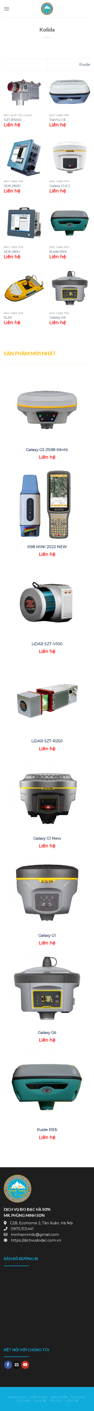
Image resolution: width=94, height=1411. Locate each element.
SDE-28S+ (12, 252)
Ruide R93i (58, 252)
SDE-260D (12, 186)
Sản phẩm (59, 1397)
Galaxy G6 (57, 317)
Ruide (84, 64)
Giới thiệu (39, 1397)
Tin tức (56, 1400)
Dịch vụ (78, 1397)
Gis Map (23, 1400)
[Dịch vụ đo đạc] (47, 9)
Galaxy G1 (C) (59, 186)
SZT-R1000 (12, 120)
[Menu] (7, 9)
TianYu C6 (57, 120)
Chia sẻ (40, 1400)
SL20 (8, 317)
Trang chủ (17, 1397)
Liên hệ (72, 1400)
